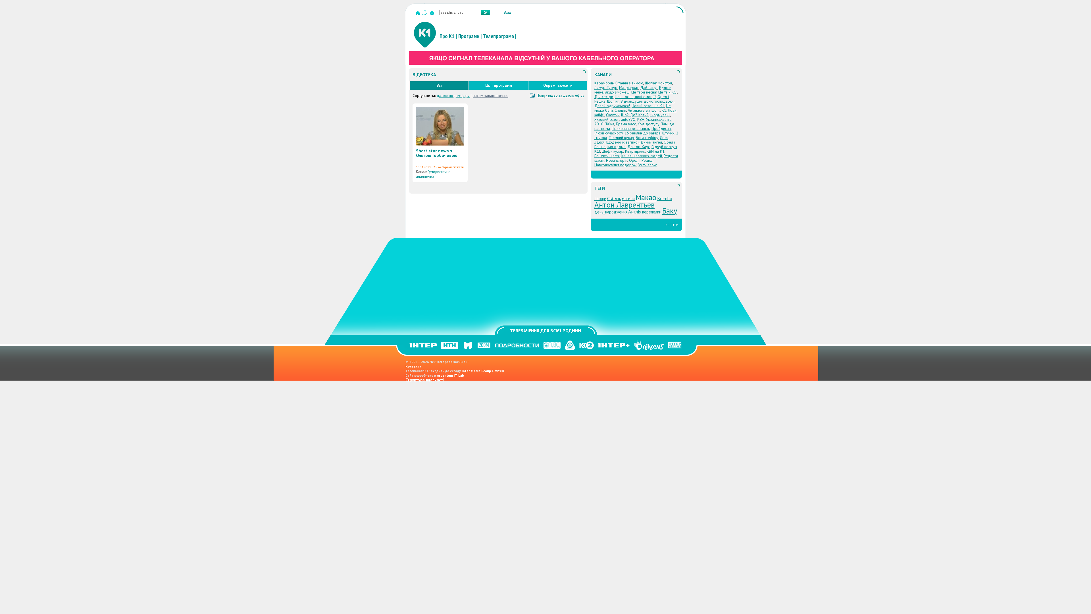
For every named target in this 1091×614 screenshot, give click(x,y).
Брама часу (626, 123)
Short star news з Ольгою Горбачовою (436, 153)
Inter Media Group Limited (483, 371)
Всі (439, 85)
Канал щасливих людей (641, 155)
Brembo (664, 198)
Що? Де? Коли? (635, 114)
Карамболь (604, 83)
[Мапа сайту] (425, 14)
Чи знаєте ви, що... (644, 110)
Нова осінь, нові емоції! (635, 96)
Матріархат (628, 87)
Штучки (668, 133)
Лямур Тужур (605, 87)
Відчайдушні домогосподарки (647, 101)
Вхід (507, 12)
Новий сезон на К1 (648, 105)
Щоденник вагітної (622, 142)
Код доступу (648, 123)
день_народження (610, 212)
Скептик (612, 114)
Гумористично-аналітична (434, 174)
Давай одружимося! (612, 105)
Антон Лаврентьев (624, 204)
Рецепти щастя (607, 155)
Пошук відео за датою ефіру (560, 95)
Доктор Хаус (638, 146)
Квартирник (635, 151)
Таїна (609, 123)
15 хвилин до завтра (642, 133)
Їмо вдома (616, 146)
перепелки (651, 212)
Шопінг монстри (658, 83)
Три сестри (603, 96)
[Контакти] (433, 14)
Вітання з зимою (629, 83)
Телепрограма (498, 36)
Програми (468, 36)
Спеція (620, 110)
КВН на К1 (656, 151)
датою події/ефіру (453, 95)
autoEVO (628, 119)
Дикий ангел (651, 142)
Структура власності (424, 380)
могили (628, 198)
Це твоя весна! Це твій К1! (654, 92)
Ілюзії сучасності (608, 133)
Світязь (614, 198)
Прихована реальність (631, 128)
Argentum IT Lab (450, 375)
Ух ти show (647, 164)
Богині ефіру (647, 137)
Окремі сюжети (557, 85)
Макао (646, 197)
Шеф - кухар (612, 151)
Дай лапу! (648, 87)
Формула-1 (660, 114)
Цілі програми (498, 85)
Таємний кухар (621, 137)
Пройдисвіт (661, 128)
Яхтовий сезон (606, 119)
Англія (634, 211)
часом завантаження (490, 95)
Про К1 (447, 36)
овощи (600, 198)
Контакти (413, 366)
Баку (669, 210)
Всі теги (671, 225)
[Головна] (418, 14)
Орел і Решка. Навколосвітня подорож (623, 162)
